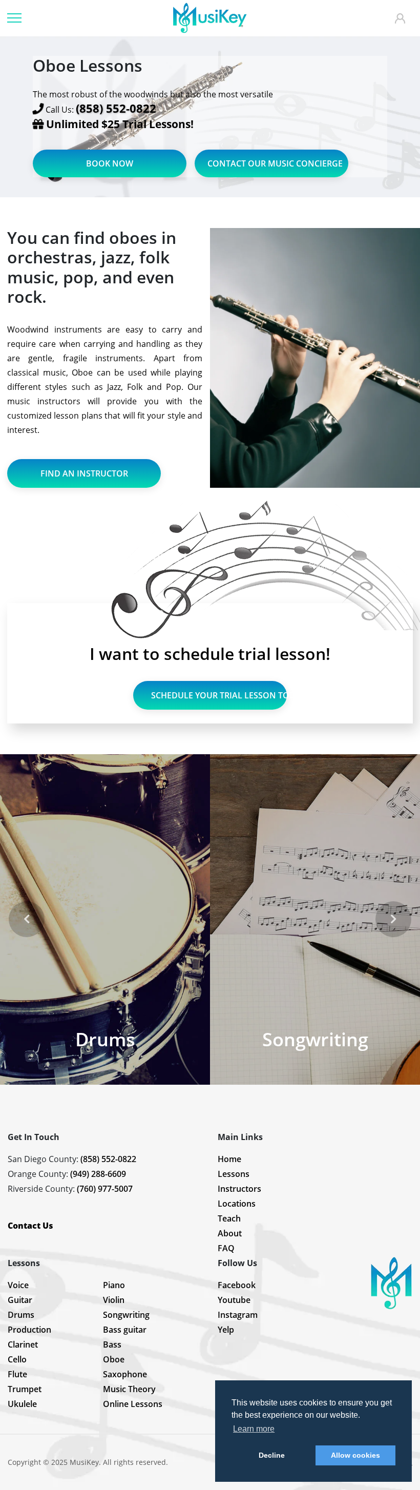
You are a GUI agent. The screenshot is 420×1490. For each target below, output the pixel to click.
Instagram (238, 1314)
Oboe (113, 1359)
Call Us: (101, 108)
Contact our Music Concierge (275, 163)
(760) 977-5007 (105, 1188)
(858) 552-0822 (108, 1159)
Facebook (237, 1285)
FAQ (226, 1248)
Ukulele (22, 1404)
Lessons (233, 1173)
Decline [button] (272, 1455)
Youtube (234, 1300)
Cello (17, 1359)
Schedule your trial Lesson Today (219, 695)
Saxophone (125, 1374)
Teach (229, 1218)
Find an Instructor (84, 473)
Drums (21, 1314)
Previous (27, 919)
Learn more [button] (254, 1428)
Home (229, 1159)
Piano (114, 1285)
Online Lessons (132, 1404)
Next (393, 919)
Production (29, 1329)
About (230, 1233)
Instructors (239, 1188)
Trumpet (24, 1389)
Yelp (226, 1329)
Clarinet (23, 1344)
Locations (237, 1203)
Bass (112, 1344)
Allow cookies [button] (355, 1455)
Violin (113, 1300)
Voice (18, 1285)
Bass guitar (124, 1329)
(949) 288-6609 (98, 1173)
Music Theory (129, 1389)
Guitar (20, 1300)
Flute (17, 1374)
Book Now (109, 163)
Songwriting (126, 1314)
